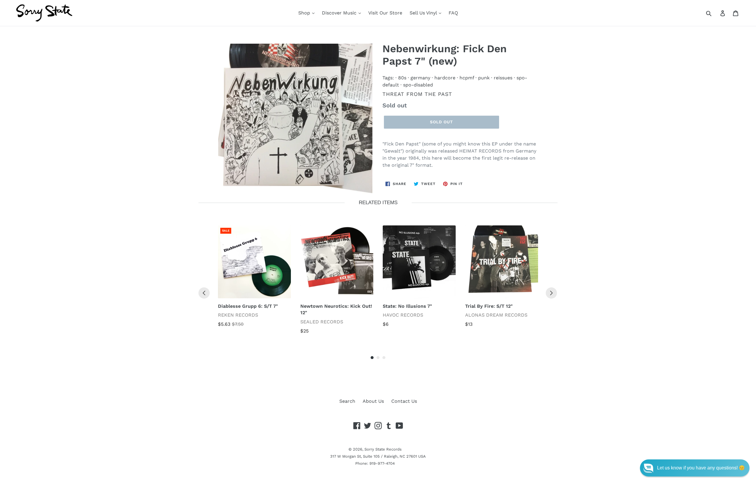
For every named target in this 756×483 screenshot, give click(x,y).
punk (484, 78)
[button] (695, 468)
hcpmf (467, 78)
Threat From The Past (417, 94)
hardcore (444, 78)
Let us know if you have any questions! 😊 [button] (701, 467)
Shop (305, 13)
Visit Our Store (385, 13)
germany (420, 78)
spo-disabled (418, 85)
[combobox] (715, 12)
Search (347, 401)
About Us (373, 401)
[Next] (551, 293)
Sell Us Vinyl (424, 13)
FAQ (453, 13)
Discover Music (340, 13)
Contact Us (404, 401)
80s (402, 78)
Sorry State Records (383, 449)
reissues (503, 78)
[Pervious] (204, 293)
